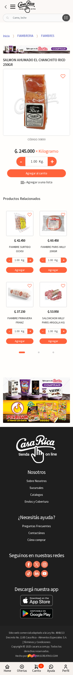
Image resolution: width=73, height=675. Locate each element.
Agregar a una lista (38, 182)
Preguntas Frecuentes (36, 526)
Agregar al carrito (36, 173)
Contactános (36, 533)
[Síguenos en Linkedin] (37, 573)
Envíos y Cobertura (36, 501)
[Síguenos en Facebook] (29, 564)
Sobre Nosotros (37, 481)
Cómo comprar (36, 540)
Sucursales (36, 488)
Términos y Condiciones (37, 642)
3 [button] (53, 352)
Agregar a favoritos (19, 210)
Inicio (6, 36)
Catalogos (36, 495)
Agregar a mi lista (36, 71)
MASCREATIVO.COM (47, 656)
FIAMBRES (47, 36)
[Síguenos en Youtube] (44, 573)
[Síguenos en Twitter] (37, 564)
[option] (36, 102)
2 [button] (39, 352)
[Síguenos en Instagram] (44, 564)
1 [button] (22, 352)
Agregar (20, 270)
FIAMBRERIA (25, 36)
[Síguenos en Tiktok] (29, 573)
